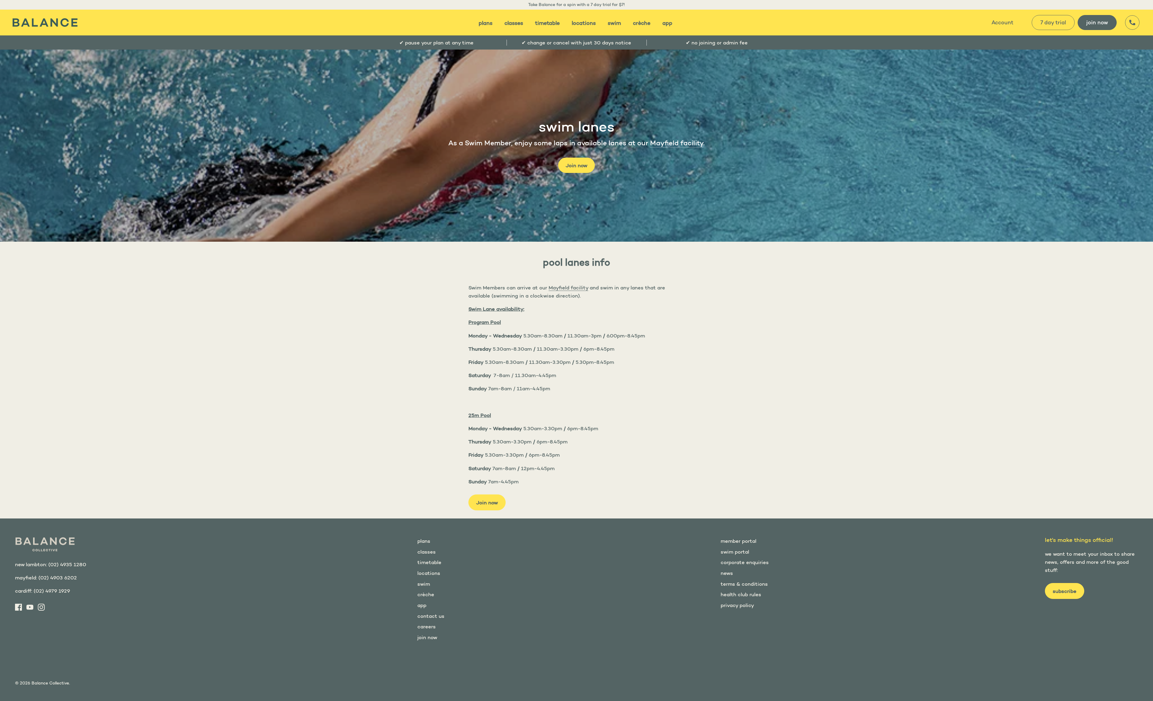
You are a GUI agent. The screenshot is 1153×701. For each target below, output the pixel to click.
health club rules (741, 594)
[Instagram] (41, 607)
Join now (576, 165)
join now (1097, 22)
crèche (641, 23)
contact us (430, 616)
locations (584, 23)
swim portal (735, 551)
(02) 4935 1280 (67, 564)
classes (513, 23)
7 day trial (1053, 22)
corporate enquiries (745, 562)
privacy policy (737, 605)
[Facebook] (18, 607)
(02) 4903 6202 (57, 577)
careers (426, 626)
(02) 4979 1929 (52, 591)
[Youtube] (29, 607)
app (667, 23)
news (727, 573)
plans (485, 23)
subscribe (1064, 591)
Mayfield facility (676, 143)
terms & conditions (744, 584)
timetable (547, 23)
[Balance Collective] (45, 22)
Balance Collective (50, 683)
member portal (738, 541)
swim (614, 23)
